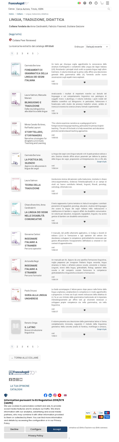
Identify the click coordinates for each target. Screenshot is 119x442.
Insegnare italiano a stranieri (31, 242)
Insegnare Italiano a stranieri (31, 269)
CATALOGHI (16, 389)
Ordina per (79, 47)
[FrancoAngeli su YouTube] (20, 380)
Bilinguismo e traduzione (33, 104)
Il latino (30, 327)
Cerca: (11, 9)
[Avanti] (38, 53)
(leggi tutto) (15, 34)
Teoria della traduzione (33, 187)
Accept (57, 429)
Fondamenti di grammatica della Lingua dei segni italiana (36, 75)
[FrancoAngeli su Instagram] (17, 380)
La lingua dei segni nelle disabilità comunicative (36, 216)
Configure (35, 429)
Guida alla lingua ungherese (36, 297)
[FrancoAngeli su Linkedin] (13, 380)
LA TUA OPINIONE (19, 386)
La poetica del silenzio (34, 161)
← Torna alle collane (24, 357)
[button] (78, 3)
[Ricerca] (109, 9)
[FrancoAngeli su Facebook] (10, 380)
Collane (20, 14)
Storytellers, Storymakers (34, 134)
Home (11, 14)
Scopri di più (102, 162)
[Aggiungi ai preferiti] (85, 82)
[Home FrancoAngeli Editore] (19, 3)
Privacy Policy (35, 435)
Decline (14, 429)
